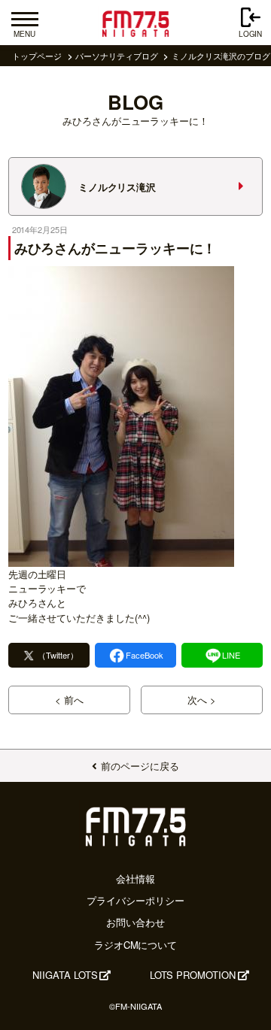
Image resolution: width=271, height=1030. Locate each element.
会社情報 (135, 878)
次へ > (201, 699)
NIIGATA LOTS (64, 975)
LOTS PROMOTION (193, 975)
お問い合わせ (135, 922)
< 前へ (69, 699)
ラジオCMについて (135, 945)
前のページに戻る (139, 766)
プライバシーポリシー (135, 900)
